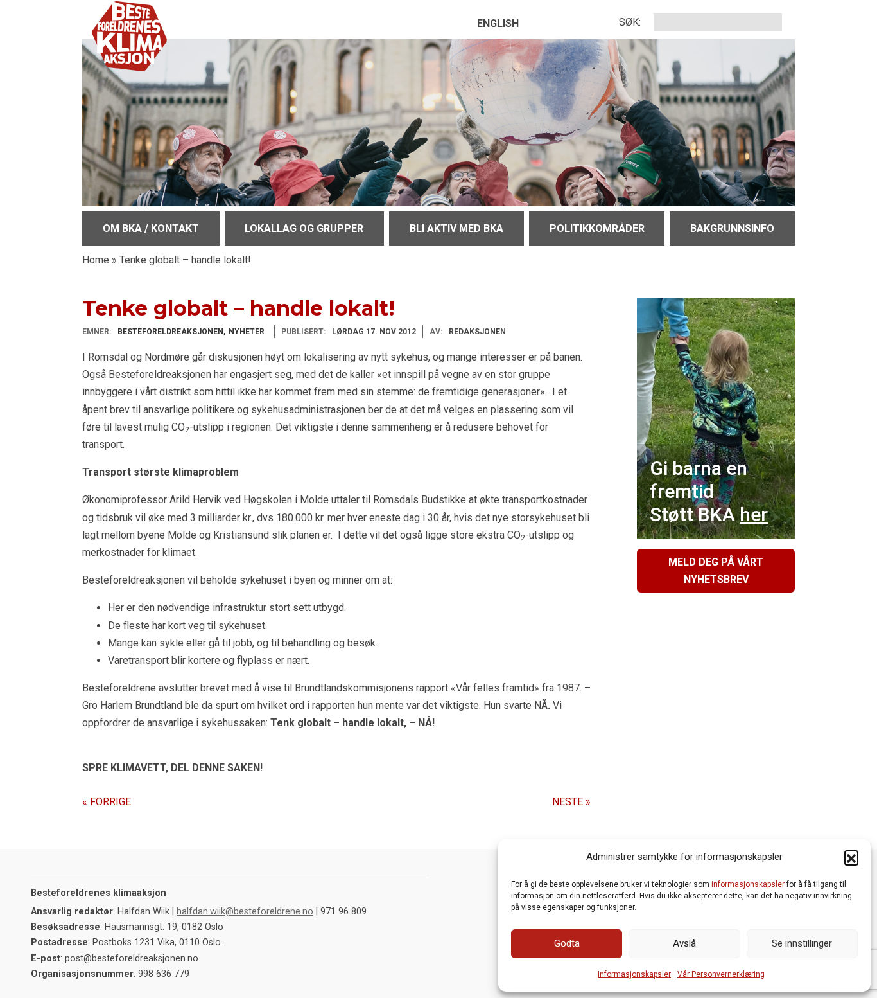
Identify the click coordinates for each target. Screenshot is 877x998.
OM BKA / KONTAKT (151, 228)
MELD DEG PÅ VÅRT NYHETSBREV (715, 570)
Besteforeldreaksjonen (170, 331)
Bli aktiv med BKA (456, 228)
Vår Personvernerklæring (721, 974)
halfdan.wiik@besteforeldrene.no (245, 911)
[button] (851, 857)
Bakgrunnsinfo (732, 228)
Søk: (630, 22)
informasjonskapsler (748, 884)
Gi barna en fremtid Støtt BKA (709, 491)
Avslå (684, 943)
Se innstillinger (802, 943)
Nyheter (247, 331)
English (498, 23)
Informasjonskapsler (634, 974)
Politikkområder (597, 228)
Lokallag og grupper (304, 228)
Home (95, 260)
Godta (567, 943)
